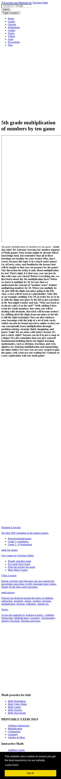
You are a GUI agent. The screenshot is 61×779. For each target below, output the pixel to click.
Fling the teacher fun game (21, 567)
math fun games (9, 550)
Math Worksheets (17, 701)
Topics (11, 33)
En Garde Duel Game (19, 564)
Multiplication (15, 728)
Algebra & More (16, 737)
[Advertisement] (30, 85)
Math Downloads (17, 713)
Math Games (14, 707)
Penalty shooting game (19, 561)
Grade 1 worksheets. (18, 541)
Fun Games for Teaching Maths (17, 555)
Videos (11, 36)
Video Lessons (8, 575)
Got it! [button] (30, 773)
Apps (10, 39)
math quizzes (8, 592)
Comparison (14, 731)
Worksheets (14, 27)
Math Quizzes (15, 710)
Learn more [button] (11, 764)
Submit (6, 9)
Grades (11, 30)
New (10, 45)
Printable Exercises (11, 527)
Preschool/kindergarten (19, 538)
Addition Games (16, 750)
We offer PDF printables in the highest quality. (25, 533)
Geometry (13, 734)
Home (11, 18)
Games (11, 21)
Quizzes (12, 24)
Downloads (14, 42)
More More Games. (18, 570)
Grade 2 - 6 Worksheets (20, 544)
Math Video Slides (17, 704)
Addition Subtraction (18, 725)
